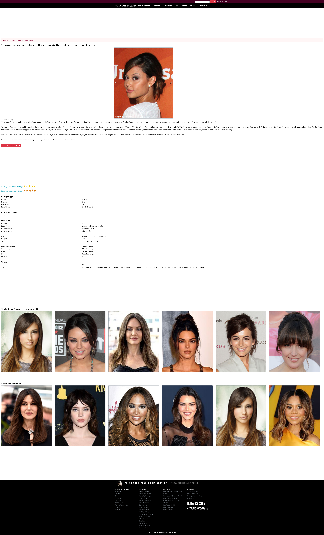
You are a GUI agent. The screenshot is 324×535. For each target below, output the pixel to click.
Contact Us (118, 507)
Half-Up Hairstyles (145, 512)
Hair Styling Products (170, 498)
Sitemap (117, 496)
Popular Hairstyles (145, 494)
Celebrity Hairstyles (145, 496)
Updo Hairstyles (144, 509)
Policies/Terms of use (121, 505)
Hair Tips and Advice (169, 505)
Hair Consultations (172, 5)
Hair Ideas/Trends (188, 5)
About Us (118, 491)
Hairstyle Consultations (194, 496)
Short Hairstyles (144, 498)
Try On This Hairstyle (11, 145)
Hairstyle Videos (168, 509)
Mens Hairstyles (144, 523)
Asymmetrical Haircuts (146, 514)
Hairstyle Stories (144, 528)
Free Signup (191, 498)
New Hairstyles (144, 491)
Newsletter (118, 498)
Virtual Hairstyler (145, 5)
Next (171, 83)
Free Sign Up (220, 1)
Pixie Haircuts (143, 507)
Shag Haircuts (143, 519)
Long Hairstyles (144, 503)
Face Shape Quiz (192, 494)
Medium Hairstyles (145, 500)
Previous (116, 83)
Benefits (117, 494)
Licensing (118, 500)
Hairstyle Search (144, 525)
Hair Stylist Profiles (169, 507)
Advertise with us (120, 503)
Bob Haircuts (143, 505)
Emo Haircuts (143, 521)
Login (225, 1)
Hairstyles (158, 5)
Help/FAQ (118, 509)
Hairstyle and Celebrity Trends (172, 496)
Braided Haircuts (144, 516)
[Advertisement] (162, 23)
